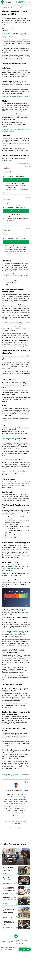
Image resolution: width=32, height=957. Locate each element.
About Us (3, 941)
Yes (11, 828)
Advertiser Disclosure (24, 163)
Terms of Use (4, 947)
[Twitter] (25, 782)
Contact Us (11, 941)
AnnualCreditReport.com (9, 568)
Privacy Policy (12, 947)
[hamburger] (29, 2)
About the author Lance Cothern (16, 790)
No (23, 828)
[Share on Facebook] (21, 7)
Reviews (16, 774)
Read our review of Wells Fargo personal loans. (15, 96)
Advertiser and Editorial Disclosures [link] (22, 2)
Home (3, 774)
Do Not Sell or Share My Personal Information (22, 942)
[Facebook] (28, 782)
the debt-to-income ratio (19, 631)
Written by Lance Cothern (8, 28)
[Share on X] (17, 7)
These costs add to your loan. (10, 438)
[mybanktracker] (6, 2)
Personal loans (6, 33)
